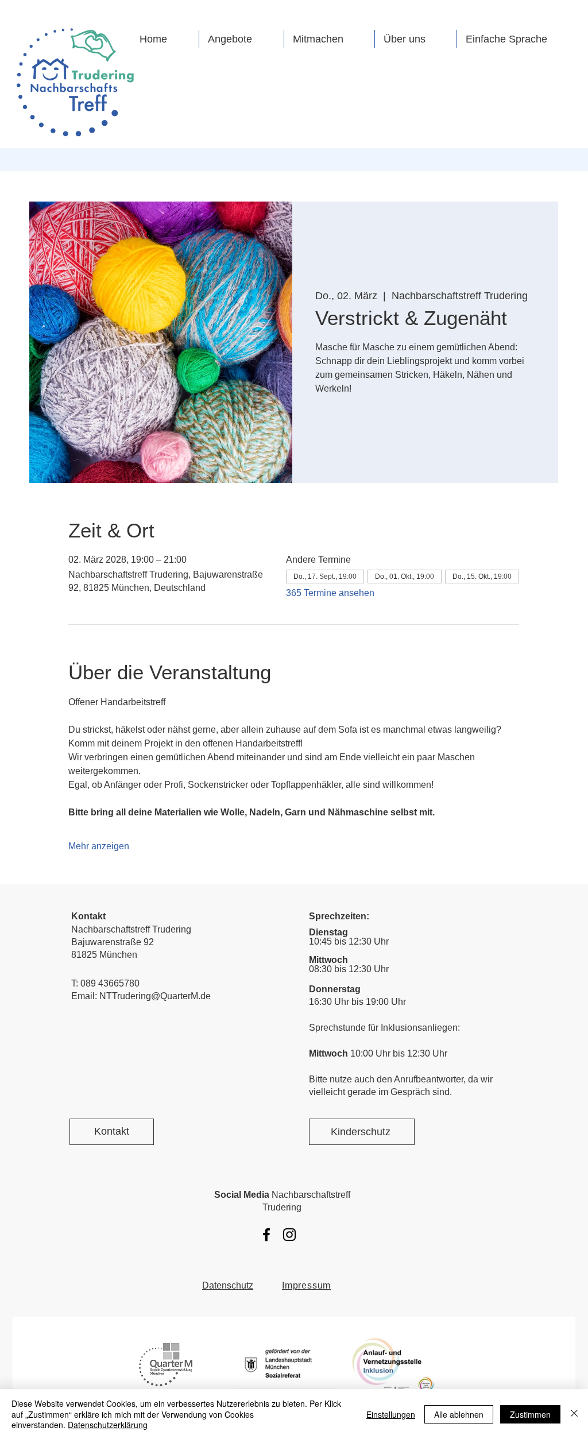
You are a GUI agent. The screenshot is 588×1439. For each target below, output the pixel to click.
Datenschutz (227, 1285)
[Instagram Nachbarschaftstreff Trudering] (289, 1234)
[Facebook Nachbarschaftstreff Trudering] (266, 1234)
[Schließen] (574, 1414)
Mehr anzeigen (98, 846)
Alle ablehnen (458, 1414)
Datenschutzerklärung (108, 1424)
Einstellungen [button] (390, 1414)
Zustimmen (530, 1414)
